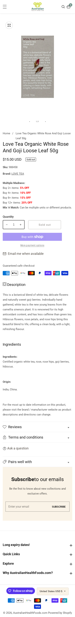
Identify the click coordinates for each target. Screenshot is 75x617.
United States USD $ (51, 591)
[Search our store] (64, 6)
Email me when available (26, 254)
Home (6, 133)
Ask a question (18, 448)
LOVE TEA (17, 173)
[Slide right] (46, 122)
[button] (37, 462)
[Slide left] (29, 122)
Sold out (45, 224)
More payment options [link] (32, 245)
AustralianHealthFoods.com (30, 613)
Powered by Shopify (60, 613)
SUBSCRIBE (59, 506)
